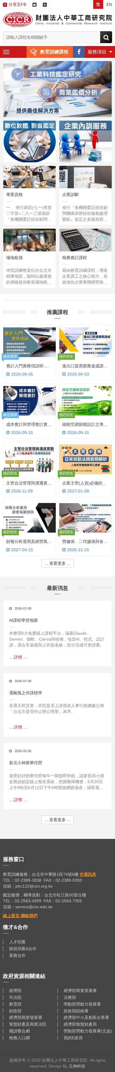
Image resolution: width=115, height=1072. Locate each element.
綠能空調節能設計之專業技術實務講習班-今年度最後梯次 (85, 425)
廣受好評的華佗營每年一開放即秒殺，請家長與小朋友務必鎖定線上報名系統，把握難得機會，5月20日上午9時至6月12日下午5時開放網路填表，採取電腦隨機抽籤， (56, 782)
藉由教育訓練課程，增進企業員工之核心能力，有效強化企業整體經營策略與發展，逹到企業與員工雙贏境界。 (85, 276)
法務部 (70, 997)
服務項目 (97, 51)
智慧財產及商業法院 (27, 1024)
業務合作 (17, 955)
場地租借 (14, 257)
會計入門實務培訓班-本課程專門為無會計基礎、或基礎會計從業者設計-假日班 (29, 367)
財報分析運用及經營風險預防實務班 (29, 542)
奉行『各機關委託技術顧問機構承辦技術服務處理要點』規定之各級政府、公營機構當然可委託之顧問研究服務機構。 (85, 213)
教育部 (15, 1004)
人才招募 (17, 942)
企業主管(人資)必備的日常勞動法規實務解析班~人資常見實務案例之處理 (85, 484)
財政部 (15, 1011)
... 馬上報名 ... (29, 372)
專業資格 (14, 194)
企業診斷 (70, 194)
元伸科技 (77, 1066)
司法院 (15, 997)
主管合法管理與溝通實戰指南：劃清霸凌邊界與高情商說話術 (29, 484)
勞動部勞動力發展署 (82, 1004)
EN (109, 4)
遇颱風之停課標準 (25, 692)
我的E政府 (73, 1037)
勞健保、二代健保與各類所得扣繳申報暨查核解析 (85, 542)
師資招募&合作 (23, 948)
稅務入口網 (19, 1037)
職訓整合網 (19, 1031)
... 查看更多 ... (57, 563)
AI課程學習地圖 (23, 620)
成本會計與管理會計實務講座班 (29, 425)
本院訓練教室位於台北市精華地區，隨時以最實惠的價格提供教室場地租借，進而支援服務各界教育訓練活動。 (29, 276)
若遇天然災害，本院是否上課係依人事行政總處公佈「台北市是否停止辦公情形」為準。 (56, 708)
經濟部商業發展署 (80, 990)
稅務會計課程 (74, 257)
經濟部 (15, 990)
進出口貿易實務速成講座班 (85, 367)
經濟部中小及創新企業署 (86, 1017)
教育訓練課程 (54, 51)
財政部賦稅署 (76, 1011)
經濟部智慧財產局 (80, 1024)
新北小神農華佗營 (25, 762)
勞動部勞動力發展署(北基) (88, 1031)
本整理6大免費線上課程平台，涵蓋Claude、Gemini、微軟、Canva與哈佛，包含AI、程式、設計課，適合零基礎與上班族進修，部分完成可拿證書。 (56, 639)
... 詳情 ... (29, 222)
